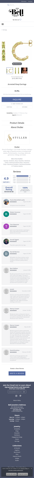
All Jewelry (17, 429)
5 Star (14, 176)
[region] (17, 50)
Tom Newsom (14, 224)
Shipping (9, 107)
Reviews (17, 171)
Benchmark (17, 452)
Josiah (12, 289)
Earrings (5, 30)
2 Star (14, 181)
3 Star (14, 179)
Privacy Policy (24, 468)
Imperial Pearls (17, 456)
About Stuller (17, 127)
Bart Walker (14, 268)
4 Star (14, 177)
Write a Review (17, 373)
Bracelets (21, 160)
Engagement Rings (17, 437)
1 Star (14, 182)
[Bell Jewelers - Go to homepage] (16, 12)
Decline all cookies (11, 474)
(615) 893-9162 (17, 78)
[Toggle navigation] (2, 24)
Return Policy (17, 400)
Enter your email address (17, 389)
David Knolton (14, 350)
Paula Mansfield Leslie (17, 200)
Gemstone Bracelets (25, 164)
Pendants (11, 160)
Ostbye (17, 458)
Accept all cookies (22, 474)
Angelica (17, 450)
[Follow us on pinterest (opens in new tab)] (20, 396)
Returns (24, 107)
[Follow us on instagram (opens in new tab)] (16, 396)
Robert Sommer (15, 212)
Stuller (17, 460)
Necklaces (27, 160)
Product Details (17, 123)
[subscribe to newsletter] (24, 391)
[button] (23, 1)
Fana (17, 454)
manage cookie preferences (15, 470)
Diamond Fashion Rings (16, 162)
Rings (16, 160)
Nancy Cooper (14, 309)
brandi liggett (14, 240)
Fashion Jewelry (18, 166)
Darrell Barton (14, 252)
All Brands (17, 448)
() (30, 176)
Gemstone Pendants (13, 164)
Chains (7, 162)
